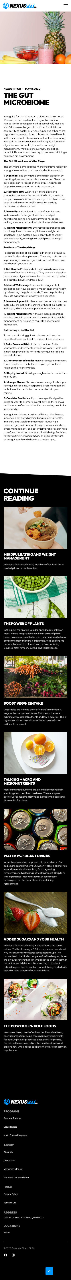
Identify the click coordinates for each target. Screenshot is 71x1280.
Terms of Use (10, 1202)
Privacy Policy (11, 1194)
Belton (7, 1232)
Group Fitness (10, 1126)
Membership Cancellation (16, 1177)
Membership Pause (13, 1169)
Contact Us (9, 1160)
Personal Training (12, 1118)
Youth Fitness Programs (15, 1135)
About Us (8, 1152)
